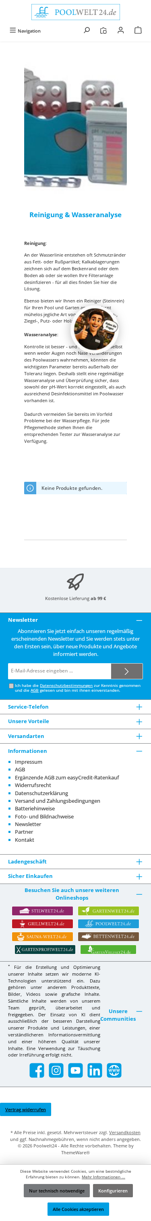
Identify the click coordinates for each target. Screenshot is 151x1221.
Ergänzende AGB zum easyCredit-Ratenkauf (67, 777)
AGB (35, 690)
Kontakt (24, 839)
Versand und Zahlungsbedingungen (57, 800)
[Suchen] (86, 30)
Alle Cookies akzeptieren (78, 1209)
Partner (24, 831)
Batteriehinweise (35, 808)
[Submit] (127, 671)
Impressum (28, 761)
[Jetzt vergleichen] (103, 30)
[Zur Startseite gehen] (75, 12)
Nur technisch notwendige (57, 1191)
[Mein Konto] (121, 30)
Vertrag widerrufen (25, 1109)
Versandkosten (125, 1132)
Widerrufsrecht (33, 785)
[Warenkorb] (138, 30)
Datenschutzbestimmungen (66, 685)
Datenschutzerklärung (41, 793)
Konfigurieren (113, 1191)
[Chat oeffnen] (95, 329)
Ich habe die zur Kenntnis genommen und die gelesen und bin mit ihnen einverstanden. (78, 688)
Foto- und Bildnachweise (44, 816)
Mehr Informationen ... (103, 1177)
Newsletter (28, 824)
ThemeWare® (75, 1152)
